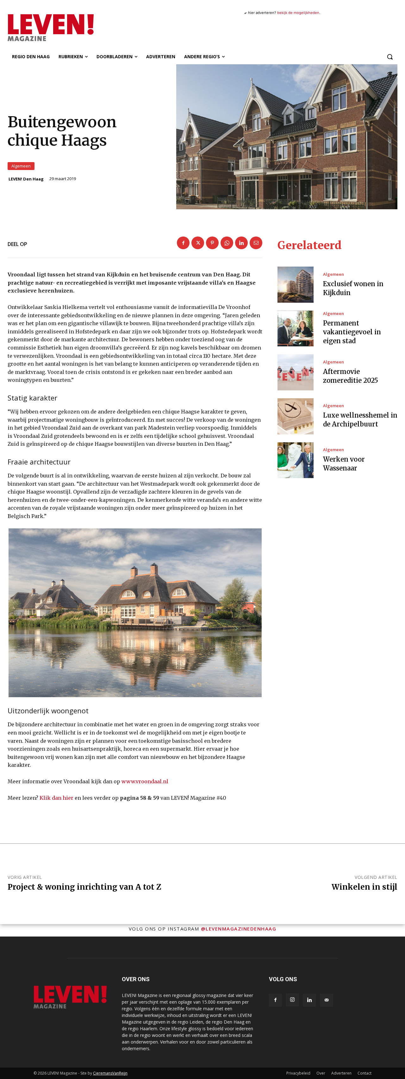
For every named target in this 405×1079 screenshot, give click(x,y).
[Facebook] (183, 243)
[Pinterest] (212, 243)
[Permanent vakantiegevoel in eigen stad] (295, 329)
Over (320, 1073)
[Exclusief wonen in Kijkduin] (295, 285)
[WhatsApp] (227, 243)
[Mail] (326, 1000)
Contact (364, 1073)
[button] (389, 56)
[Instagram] (292, 1000)
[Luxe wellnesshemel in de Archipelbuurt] (295, 416)
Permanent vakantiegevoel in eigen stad (352, 332)
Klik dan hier (56, 798)
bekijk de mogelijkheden (298, 12)
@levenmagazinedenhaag (239, 928)
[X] (197, 243)
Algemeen (21, 166)
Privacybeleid (298, 1073)
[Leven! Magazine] (66, 27)
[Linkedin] (241, 243)
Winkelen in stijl (364, 887)
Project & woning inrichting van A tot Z (84, 887)
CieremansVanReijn (110, 1073)
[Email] (256, 243)
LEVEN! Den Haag (26, 179)
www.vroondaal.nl (145, 781)
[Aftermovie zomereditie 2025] (295, 372)
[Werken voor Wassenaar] (295, 460)
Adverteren (341, 1073)
